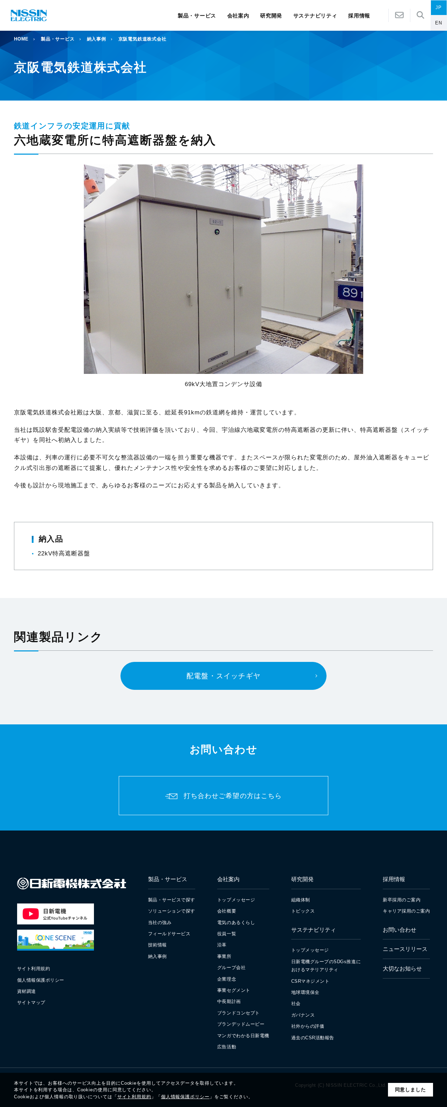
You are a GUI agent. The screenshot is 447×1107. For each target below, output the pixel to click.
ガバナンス (303, 1015)
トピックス (303, 911)
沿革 (222, 944)
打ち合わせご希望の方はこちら (233, 795)
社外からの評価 (307, 1026)
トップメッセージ (236, 899)
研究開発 (271, 16)
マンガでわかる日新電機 (243, 1035)
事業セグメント (233, 990)
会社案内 (238, 16)
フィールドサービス (169, 933)
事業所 (224, 956)
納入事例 (96, 39)
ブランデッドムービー (240, 1024)
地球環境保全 (305, 992)
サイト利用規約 (134, 1096)
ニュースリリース (405, 949)
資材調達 (26, 991)
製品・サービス (197, 16)
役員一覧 (226, 933)
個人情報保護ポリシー (185, 1096)
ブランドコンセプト (238, 1013)
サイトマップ (31, 1002)
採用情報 (394, 879)
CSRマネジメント (310, 981)
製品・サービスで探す (171, 899)
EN (438, 22)
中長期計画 (229, 1001)
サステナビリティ (315, 16)
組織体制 (300, 899)
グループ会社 (231, 967)
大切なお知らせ (402, 969)
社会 (296, 1003)
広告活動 (226, 1046)
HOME (21, 39)
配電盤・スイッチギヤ (223, 676)
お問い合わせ (399, 930)
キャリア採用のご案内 (406, 911)
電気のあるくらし (236, 922)
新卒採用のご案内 (401, 899)
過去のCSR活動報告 (312, 1037)
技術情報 (157, 944)
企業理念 (226, 979)
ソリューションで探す (171, 911)
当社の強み (160, 922)
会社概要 (226, 911)
